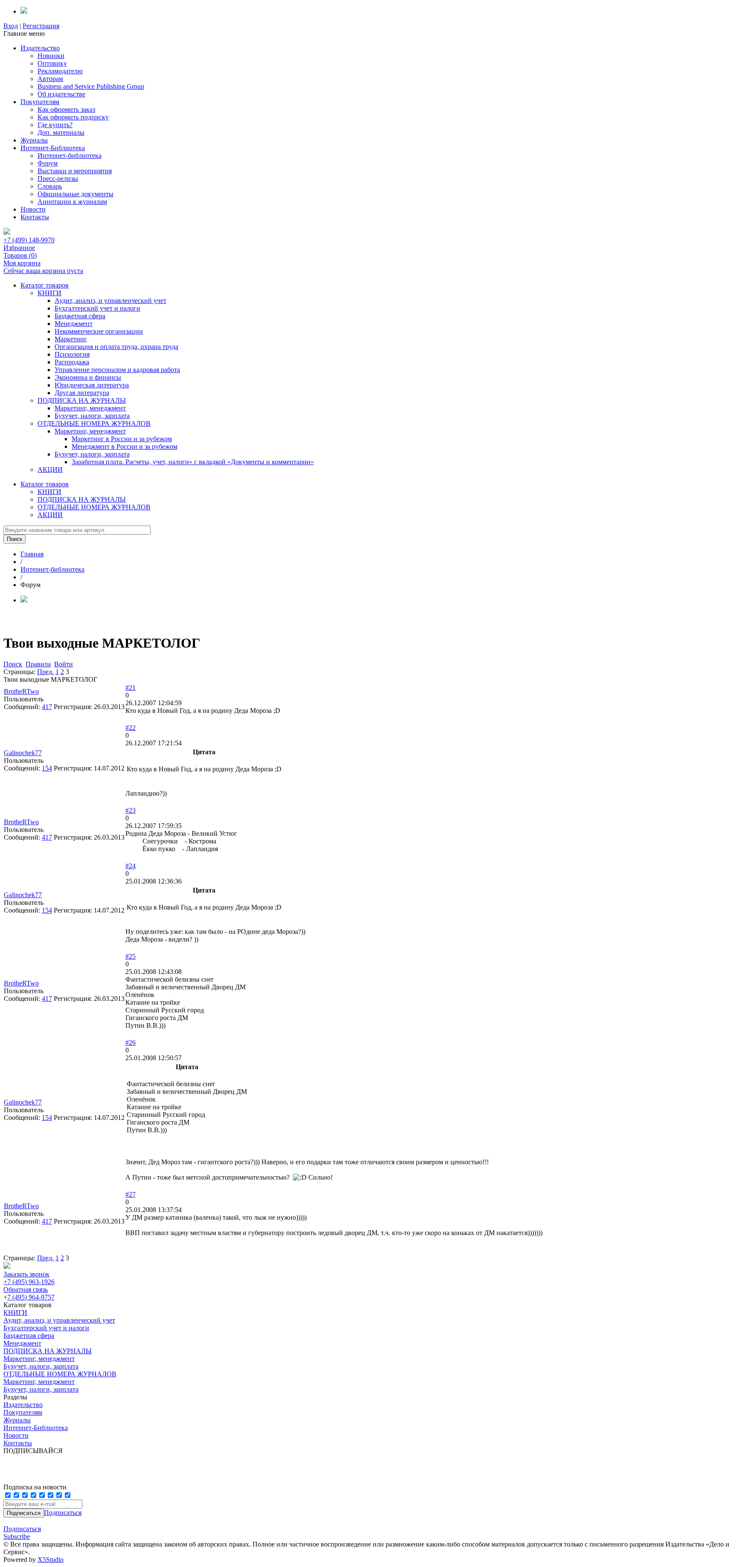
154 (47, 768)
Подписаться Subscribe (22, 1532)
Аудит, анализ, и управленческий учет (110, 300)
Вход (10, 25)
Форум (48, 163)
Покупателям (39, 101)
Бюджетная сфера (80, 316)
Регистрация (41, 25)
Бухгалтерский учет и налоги (97, 308)
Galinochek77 (23, 752)
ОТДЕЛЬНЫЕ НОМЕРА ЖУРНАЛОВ (94, 423)
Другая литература (82, 392)
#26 (130, 1042)
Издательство (40, 48)
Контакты (34, 217)
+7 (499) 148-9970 (29, 240)
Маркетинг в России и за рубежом (122, 438)
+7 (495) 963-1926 (29, 1281)
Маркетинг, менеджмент (90, 408)
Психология (72, 354)
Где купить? (55, 124)
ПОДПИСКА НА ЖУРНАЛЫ (82, 400)
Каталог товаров (44, 285)
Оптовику (52, 63)
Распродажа (72, 362)
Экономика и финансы (88, 377)
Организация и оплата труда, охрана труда (116, 346)
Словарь (50, 186)
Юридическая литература (92, 385)
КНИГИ (49, 293)
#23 (130, 810)
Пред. (45, 671)
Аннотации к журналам (72, 201)
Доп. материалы (61, 132)
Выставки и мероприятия (75, 170)
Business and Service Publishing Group (91, 86)
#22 (130, 727)
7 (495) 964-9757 (31, 1297)
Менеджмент (74, 323)
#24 (130, 865)
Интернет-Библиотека (52, 147)
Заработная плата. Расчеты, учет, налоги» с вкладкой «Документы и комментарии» (193, 461)
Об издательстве (61, 94)
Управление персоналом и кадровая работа (117, 369)
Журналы (34, 140)
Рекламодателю (60, 71)
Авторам (50, 78)
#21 (130, 687)
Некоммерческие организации (99, 331)
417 (47, 706)
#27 (130, 1194)
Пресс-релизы (58, 178)
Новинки (51, 55)
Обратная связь (25, 1289)
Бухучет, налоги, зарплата (92, 415)
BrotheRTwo (21, 691)
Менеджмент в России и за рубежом (124, 446)
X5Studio (51, 1559)
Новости (33, 209)
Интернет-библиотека (70, 155)
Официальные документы (75, 194)
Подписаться (62, 1512)
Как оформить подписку (73, 117)
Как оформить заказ (66, 109)
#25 (130, 956)
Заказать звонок (26, 1274)
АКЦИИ (50, 469)
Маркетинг (71, 339)
